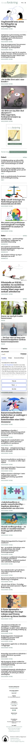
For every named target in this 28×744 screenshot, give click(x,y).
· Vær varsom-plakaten (15, 740)
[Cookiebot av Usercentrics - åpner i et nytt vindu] (20, 354)
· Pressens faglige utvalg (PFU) (17, 741)
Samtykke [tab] (4, 357)
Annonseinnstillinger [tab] (19, 357)
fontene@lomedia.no (14, 688)
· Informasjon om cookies (14, 730)
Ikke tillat (14, 389)
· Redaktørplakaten (14, 738)
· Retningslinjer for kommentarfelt (14, 727)
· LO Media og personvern (14, 731)
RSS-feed (14, 714)
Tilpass (13, 385)
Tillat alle (14, 381)
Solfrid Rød (14, 692)
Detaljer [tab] (10, 357)
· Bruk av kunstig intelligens (14, 728)
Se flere (25, 157)
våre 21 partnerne (8, 364)
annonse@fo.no (14, 704)
